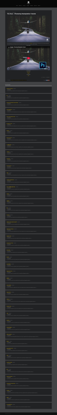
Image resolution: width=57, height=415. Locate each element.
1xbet (7, 313)
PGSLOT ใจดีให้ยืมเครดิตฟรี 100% (11, 186)
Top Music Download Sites (10, 179)
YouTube (28, 5)
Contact (39, 5)
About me (35, 5)
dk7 (7, 95)
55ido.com (8, 299)
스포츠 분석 (8, 151)
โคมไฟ (7, 355)
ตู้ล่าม (7, 369)
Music (28, 75)
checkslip (8, 390)
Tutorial (43, 77)
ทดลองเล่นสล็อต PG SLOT (10, 348)
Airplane (28, 73)
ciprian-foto (14, 12)
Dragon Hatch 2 (9, 292)
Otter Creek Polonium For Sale (11, 116)
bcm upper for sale (9, 123)
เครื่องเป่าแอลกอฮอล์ (9, 334)
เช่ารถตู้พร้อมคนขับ (9, 144)
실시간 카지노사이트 (9, 137)
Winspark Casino (9, 306)
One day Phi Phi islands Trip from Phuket (12, 102)
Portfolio (20, 5)
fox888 (7, 397)
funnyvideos (8, 158)
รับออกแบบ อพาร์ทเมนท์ (9, 376)
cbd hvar (8, 193)
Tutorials (24, 5)
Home (17, 5)
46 (48, 77)
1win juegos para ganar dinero (11, 383)
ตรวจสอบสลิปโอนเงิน (9, 404)
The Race (31, 43)
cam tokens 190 (9, 165)
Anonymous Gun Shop (10, 88)
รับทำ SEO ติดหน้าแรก (9, 109)
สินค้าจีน (8, 341)
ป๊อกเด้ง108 (8, 320)
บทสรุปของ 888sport (9, 327)
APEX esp (8, 130)
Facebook (31, 5)
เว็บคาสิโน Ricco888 (9, 362)
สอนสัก (7, 172)
